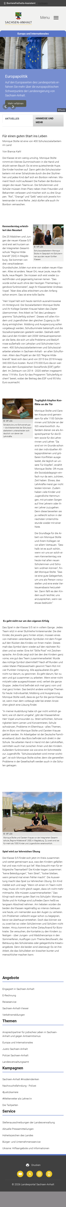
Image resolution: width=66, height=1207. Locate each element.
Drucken (33, 1161)
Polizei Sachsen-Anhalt (15, 1051)
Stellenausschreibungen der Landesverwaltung (28, 1118)
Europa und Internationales (33, 33)
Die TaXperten (10, 1100)
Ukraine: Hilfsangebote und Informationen (25, 1143)
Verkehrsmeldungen (13, 1010)
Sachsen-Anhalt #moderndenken (20, 1074)
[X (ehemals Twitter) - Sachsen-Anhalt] (30, 1169)
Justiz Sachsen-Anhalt (15, 1044)
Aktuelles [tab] (12, 114)
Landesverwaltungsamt (15, 1057)
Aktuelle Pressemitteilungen (18, 1124)
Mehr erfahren (16, 99)
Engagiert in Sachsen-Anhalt (18, 984)
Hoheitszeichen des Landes (17, 1131)
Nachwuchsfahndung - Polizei (19, 1081)
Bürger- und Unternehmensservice (21, 1137)
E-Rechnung (9, 991)
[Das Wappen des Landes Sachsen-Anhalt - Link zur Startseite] (18, 18)
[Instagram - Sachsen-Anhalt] (39, 1169)
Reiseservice (9, 997)
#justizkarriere (10, 1087)
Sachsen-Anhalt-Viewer (15, 1003)
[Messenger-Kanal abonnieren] (49, 1169)
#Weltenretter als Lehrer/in (17, 1094)
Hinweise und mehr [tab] (44, 116)
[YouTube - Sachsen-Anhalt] (20, 1169)
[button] (19, 3)
